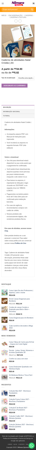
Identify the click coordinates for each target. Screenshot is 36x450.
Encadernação (15, 15)
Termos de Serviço (25, 438)
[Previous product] (20, 20)
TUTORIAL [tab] (6, 116)
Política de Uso (20, 243)
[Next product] (16, 20)
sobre (10, 444)
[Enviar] (32, 9)
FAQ (27, 444)
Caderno (28, 15)
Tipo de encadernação (8, 78)
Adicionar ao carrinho (15, 85)
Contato (21, 444)
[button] (3, 3)
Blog (15, 444)
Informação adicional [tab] (11, 111)
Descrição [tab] (7, 107)
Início (4, 15)
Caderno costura (18, 17)
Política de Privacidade (10, 438)
